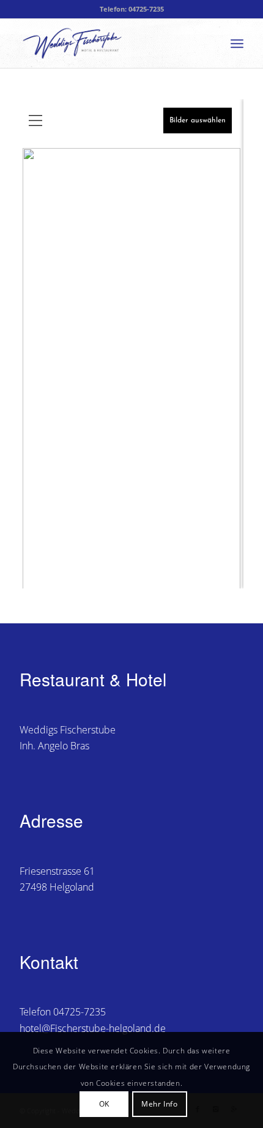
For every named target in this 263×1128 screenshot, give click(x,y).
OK (104, 1104)
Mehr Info (159, 1104)
